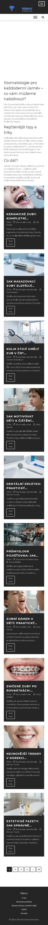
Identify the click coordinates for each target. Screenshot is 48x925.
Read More (11, 242)
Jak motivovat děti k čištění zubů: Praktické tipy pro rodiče (21, 419)
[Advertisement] (24, 46)
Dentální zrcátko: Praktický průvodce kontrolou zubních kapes (23, 486)
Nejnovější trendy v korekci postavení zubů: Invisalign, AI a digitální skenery (23, 756)
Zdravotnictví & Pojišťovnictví (26, 559)
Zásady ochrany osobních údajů (24, 905)
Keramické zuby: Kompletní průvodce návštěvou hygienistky (21, 216)
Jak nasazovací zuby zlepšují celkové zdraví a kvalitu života (22, 284)
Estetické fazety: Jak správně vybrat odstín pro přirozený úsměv (24, 823)
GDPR (24, 909)
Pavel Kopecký (12, 292)
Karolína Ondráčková (14, 360)
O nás (24, 898)
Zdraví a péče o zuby (23, 222)
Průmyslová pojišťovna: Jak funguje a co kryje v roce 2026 (22, 554)
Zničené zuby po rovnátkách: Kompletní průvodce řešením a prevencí (23, 689)
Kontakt (24, 913)
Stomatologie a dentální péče (26, 289)
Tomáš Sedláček (15, 562)
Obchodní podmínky (24, 902)
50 (39, 869)
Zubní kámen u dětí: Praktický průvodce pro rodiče (20, 621)
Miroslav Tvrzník (12, 494)
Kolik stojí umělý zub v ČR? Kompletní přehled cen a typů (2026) (22, 351)
